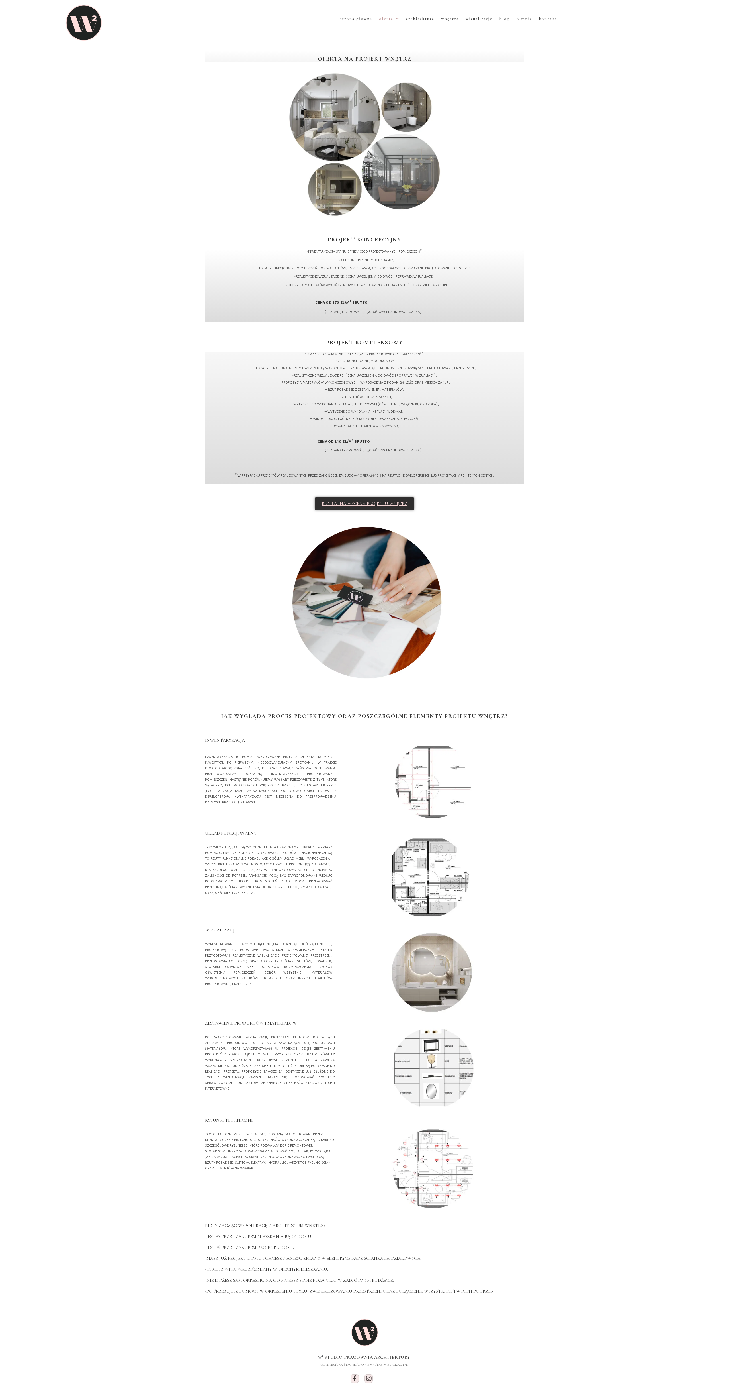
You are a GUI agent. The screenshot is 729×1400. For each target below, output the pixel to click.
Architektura (420, 18)
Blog (504, 18)
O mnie (524, 18)
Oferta (386, 18)
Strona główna (356, 18)
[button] (364, 503)
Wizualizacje (479, 18)
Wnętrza (450, 18)
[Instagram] (368, 1378)
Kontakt (548, 18)
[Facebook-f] (355, 1378)
